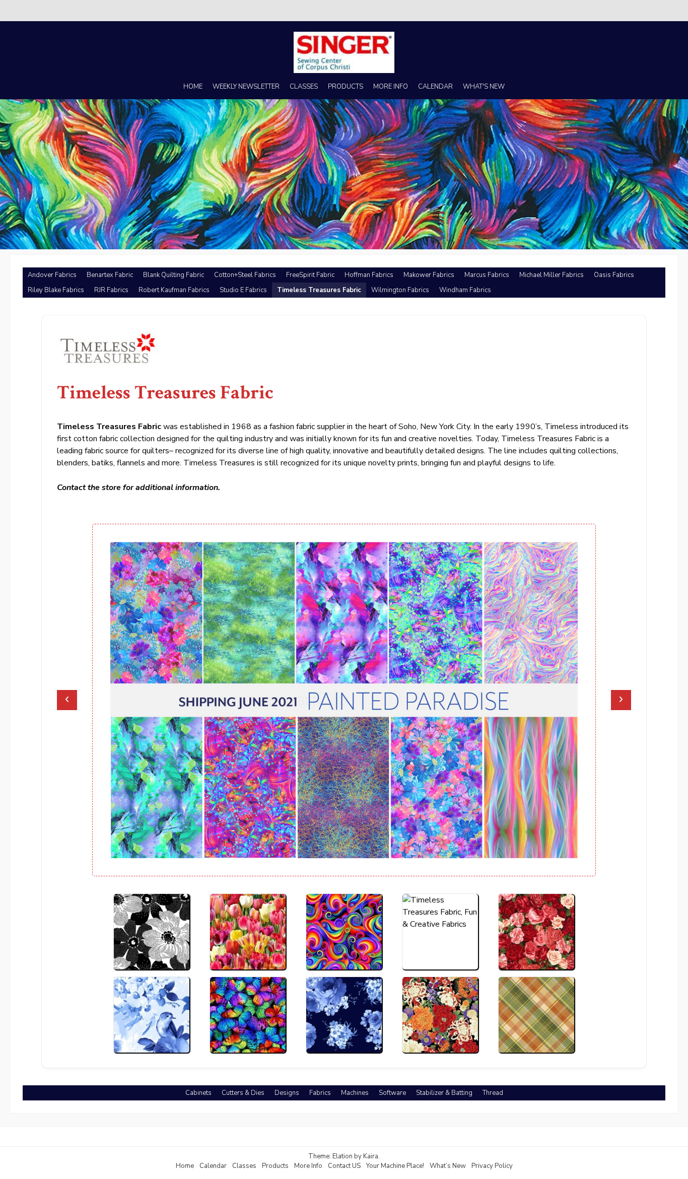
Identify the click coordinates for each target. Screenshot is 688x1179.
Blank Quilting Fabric (173, 275)
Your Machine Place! (395, 1165)
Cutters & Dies (243, 1092)
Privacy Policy (492, 1165)
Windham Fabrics (465, 290)
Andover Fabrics (52, 275)
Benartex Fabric (110, 275)
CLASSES (304, 86)
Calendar (213, 1165)
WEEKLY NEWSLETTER (246, 86)
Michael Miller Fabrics (551, 275)
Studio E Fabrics (243, 290)
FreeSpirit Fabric (310, 275)
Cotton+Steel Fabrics (245, 275)
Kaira (370, 1156)
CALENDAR (435, 86)
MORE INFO (390, 86)
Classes (244, 1165)
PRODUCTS (345, 86)
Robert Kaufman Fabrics (174, 290)
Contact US (344, 1165)
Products (275, 1165)
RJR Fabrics (111, 290)
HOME (192, 86)
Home (185, 1165)
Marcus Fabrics (486, 275)
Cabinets (198, 1092)
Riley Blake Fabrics (56, 290)
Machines (355, 1092)
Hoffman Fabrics (369, 275)
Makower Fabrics (428, 275)
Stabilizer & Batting (444, 1092)
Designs (286, 1092)
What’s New (448, 1165)
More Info (308, 1165)
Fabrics (320, 1092)
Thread (493, 1092)
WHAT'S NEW (484, 86)
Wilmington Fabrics (400, 290)
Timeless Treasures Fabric (319, 290)
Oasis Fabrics (614, 275)
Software (392, 1092)
